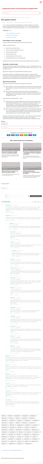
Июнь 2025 (11, 418)
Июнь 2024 (11, 422)
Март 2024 (31, 422)
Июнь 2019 (19, 441)
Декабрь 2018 (28, 443)
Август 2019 (4, 441)
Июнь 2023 (26, 427)
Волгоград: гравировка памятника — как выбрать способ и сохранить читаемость (32, 153)
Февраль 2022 (26, 434)
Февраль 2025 (4, 420)
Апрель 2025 (24, 418)
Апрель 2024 (24, 422)
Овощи (23, 17)
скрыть (10, 30)
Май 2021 (34, 436)
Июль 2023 (20, 427)
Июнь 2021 (27, 436)
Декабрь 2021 (4, 436)
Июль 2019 (12, 441)
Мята (29, 17)
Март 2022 (18, 434)
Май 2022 (3, 434)
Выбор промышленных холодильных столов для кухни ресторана (31, 172)
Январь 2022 (34, 434)
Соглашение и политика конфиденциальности (12, 450)
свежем (26, 26)
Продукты (19, 17)
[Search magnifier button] (39, 13)
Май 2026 (3, 415)
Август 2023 (12, 427)
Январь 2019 (20, 443)
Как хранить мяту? (8, 20)
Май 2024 (17, 422)
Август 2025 (4, 418)
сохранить (27, 27)
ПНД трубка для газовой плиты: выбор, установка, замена (10, 171)
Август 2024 (4, 422)
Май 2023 (33, 427)
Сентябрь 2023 (4, 427)
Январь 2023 (27, 429)
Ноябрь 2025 (32, 415)
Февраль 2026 (17, 415)
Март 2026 (10, 415)
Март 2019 (3, 443)
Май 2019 (26, 441)
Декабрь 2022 (34, 429)
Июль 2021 (19, 436)
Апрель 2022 (11, 434)
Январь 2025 (12, 420)
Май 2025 (17, 418)
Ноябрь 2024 (19, 420)
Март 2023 (11, 429)
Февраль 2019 (11, 443)
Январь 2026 (25, 415)
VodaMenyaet (18, 233)
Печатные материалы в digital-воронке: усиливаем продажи (10, 152)
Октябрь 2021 (12, 436)
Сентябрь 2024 (35, 420)
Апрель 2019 (34, 441)
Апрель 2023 (4, 429)
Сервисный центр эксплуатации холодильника (20, 8)
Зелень (26, 17)
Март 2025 (31, 418)
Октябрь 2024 (27, 420)
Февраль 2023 (18, 429)
